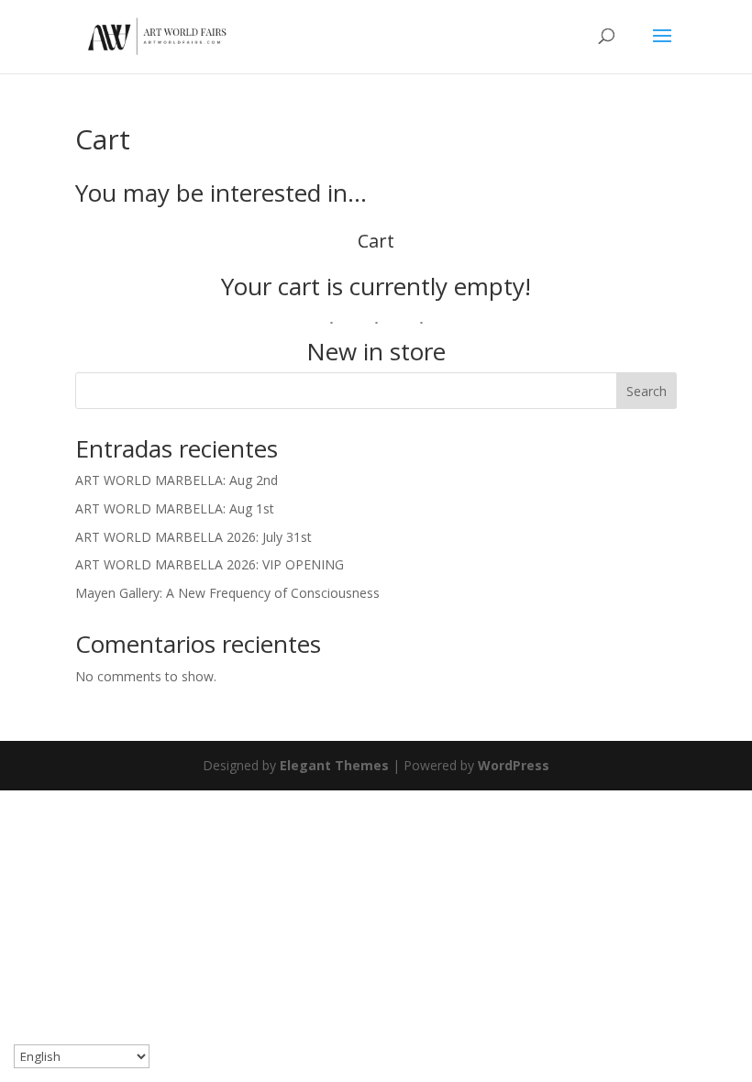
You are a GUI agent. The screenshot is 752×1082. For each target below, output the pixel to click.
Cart (376, 240)
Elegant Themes (334, 765)
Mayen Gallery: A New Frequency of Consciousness (227, 593)
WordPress (513, 765)
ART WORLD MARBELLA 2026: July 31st (193, 537)
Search (646, 391)
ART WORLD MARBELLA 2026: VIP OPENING (209, 564)
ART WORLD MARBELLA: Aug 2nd (176, 480)
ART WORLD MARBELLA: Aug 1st (174, 508)
